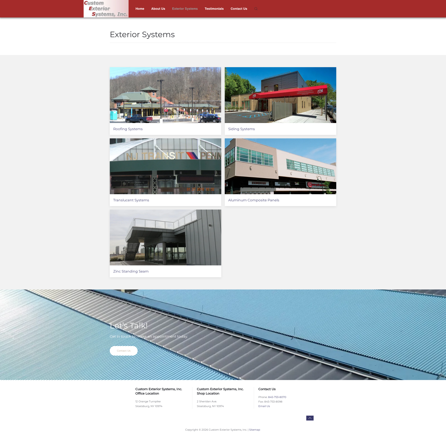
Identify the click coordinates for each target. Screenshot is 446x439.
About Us (158, 8)
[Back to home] (106, 8)
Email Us (264, 406)
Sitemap (254, 429)
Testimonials (214, 8)
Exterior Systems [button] (185, 8)
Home (140, 8)
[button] (256, 9)
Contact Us (239, 8)
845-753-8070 (277, 397)
